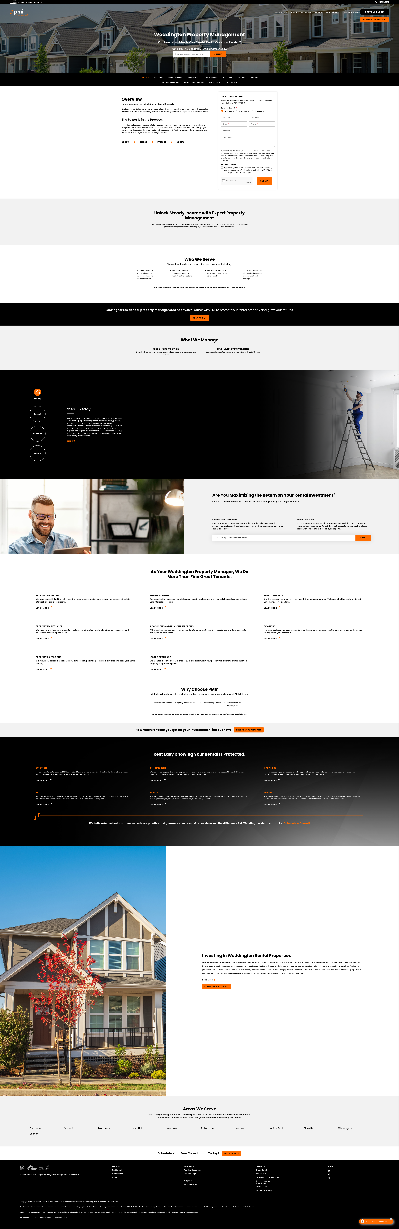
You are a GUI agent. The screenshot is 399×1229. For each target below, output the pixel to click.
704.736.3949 (383, 2)
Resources (306, 12)
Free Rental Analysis (351, 12)
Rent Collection (194, 77)
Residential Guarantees (194, 82)
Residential (117, 1170)
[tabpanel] (95, 424)
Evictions (254, 77)
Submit (218, 54)
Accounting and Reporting (234, 77)
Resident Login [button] (190, 1173)
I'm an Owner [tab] (229, 111)
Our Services (279, 12)
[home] (20, 12)
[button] (329, 1171)
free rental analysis (248, 730)
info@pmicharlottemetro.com (268, 1177)
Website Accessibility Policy (243, 1207)
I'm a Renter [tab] (244, 111)
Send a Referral (190, 1184)
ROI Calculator (215, 82)
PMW (95, 1202)
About (335, 12)
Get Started (231, 1153)
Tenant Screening (175, 77)
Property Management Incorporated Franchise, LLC (59, 1174)
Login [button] (114, 1177)
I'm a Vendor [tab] (259, 111)
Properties (294, 12)
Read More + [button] (282, 980)
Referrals (319, 12)
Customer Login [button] (375, 12)
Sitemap (103, 1202)
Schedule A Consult (297, 823)
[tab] (37, 394)
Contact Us (199, 318)
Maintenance (211, 77)
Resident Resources (192, 1170)
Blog (328, 12)
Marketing (158, 77)
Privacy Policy (113, 1202)
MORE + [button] (95, 441)
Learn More (42, 608)
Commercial (117, 1173)
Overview (145, 77)
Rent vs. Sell (232, 82)
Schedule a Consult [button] (375, 19)
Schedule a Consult (216, 986)
